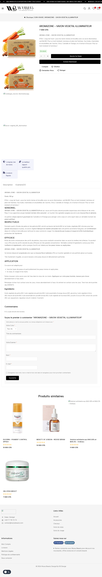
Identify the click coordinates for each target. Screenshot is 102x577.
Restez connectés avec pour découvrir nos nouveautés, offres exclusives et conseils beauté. (74, 549)
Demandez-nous (48, 70)
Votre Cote (10, 325)
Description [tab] (8, 185)
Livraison (4, 548)
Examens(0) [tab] (21, 185)
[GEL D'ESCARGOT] (17, 470)
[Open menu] (2, 8)
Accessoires (57, 520)
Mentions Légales (7, 551)
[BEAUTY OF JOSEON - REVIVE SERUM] (51, 418)
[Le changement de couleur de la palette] (7, 572)
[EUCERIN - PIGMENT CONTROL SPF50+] (17, 418)
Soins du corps (58, 527)
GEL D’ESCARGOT (10, 491)
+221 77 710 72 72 (10, 520)
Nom (8, 355)
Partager (62, 70)
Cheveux (56, 524)
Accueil (55, 517)
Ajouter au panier (76, 56)
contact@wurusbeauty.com (13, 523)
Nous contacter (6, 558)
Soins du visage (58, 530)
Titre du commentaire (13, 334)
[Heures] (25, 17)
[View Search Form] (85, 8)
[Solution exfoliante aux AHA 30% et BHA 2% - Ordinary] (84, 418)
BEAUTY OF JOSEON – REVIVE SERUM (51, 439)
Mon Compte (6, 544)
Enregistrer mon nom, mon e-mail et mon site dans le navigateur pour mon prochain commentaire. (39, 372)
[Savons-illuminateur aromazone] (18, 42)
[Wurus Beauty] (20, 8)
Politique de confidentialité (10, 555)
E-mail (9, 364)
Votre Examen (11, 342)
